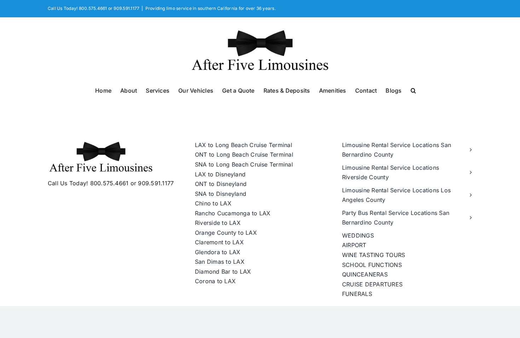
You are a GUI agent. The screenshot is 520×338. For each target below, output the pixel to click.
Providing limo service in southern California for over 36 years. (210, 8)
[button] (413, 90)
